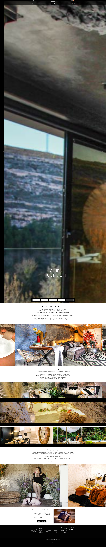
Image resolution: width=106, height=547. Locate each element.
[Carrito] (74, 3)
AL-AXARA (53, 424)
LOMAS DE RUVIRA (53, 399)
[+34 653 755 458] (72, 3)
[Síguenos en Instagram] (64, 532)
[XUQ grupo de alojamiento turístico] (67, 3)
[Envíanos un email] (65, 532)
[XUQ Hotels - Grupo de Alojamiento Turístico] (53, 3)
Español (72, 0)
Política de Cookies (48, 530)
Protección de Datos (49, 528)
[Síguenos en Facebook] (62, 532)
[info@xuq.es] (69, 3)
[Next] (103, 151)
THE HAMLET (26, 445)
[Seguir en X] (33, 0)
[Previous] (3, 151)
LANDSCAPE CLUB (79, 445)
